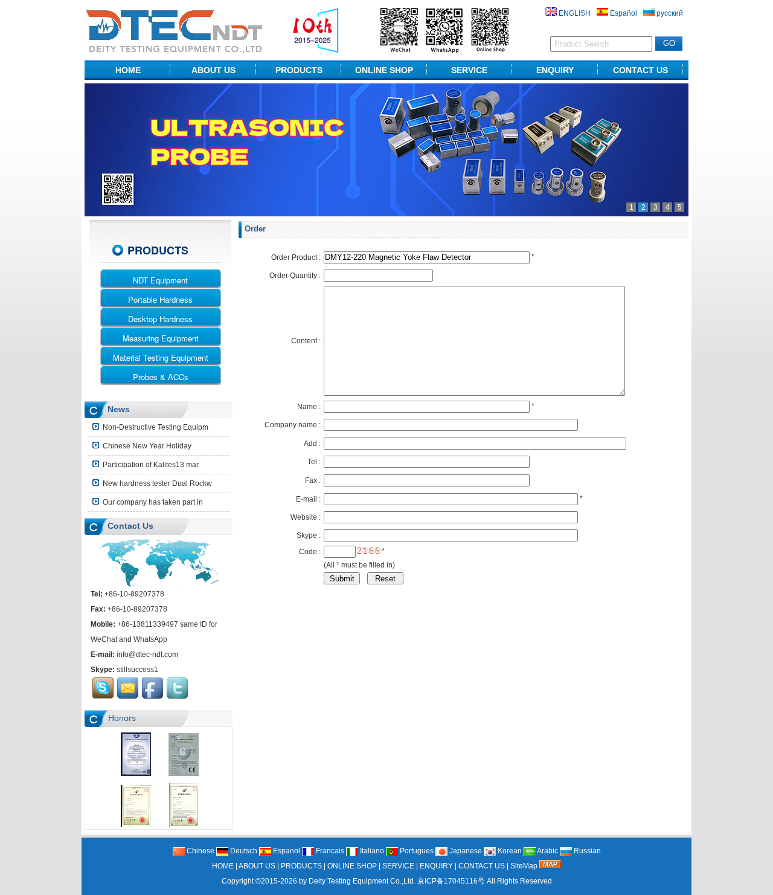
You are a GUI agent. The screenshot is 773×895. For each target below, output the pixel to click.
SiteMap (523, 866)
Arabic (547, 851)
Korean (509, 851)
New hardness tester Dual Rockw (156, 483)
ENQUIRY (555, 70)
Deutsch (242, 851)
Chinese (199, 851)
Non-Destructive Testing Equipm (154, 427)
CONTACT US (640, 70)
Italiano (371, 851)
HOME (128, 70)
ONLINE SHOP (384, 70)
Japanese (464, 851)
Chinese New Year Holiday (146, 446)
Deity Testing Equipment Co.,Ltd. (362, 881)
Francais (329, 851)
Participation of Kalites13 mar (150, 464)
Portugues (416, 851)
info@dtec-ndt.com (147, 654)
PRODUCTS (298, 70)
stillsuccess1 (137, 669)
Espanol (285, 851)
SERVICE (469, 70)
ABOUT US (213, 70)
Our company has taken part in (152, 502)
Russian (586, 851)
